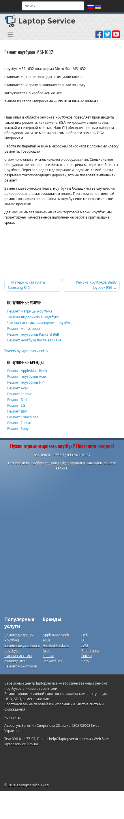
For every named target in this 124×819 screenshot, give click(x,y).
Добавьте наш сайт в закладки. (59, 463)
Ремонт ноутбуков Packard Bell (33, 334)
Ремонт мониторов (23, 328)
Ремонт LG (16, 405)
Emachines (90, 650)
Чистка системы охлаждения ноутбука (40, 322)
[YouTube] (116, 36)
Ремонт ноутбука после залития (34, 340)
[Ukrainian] (98, 7)
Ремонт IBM (17, 411)
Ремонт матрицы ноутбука (29, 311)
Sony (85, 661)
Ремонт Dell (17, 399)
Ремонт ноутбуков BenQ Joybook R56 (96, 285)
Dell (84, 635)
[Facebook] (99, 36)
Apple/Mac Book (56, 635)
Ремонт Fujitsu (19, 422)
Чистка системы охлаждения (18, 658)
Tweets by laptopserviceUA (26, 350)
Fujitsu (86, 655)
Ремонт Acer (17, 388)
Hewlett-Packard (56, 645)
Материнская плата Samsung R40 (26, 285)
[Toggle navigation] (10, 34)
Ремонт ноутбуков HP (25, 382)
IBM (84, 645)
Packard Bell (53, 661)
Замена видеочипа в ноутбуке (33, 317)
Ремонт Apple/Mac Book (27, 370)
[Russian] (90, 7)
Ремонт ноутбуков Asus (27, 376)
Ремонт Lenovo (19, 393)
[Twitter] (107, 36)
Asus (46, 640)
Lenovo (48, 655)
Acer (46, 650)
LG (83, 640)
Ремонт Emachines (22, 417)
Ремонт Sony (18, 428)
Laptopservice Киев (33, 785)
